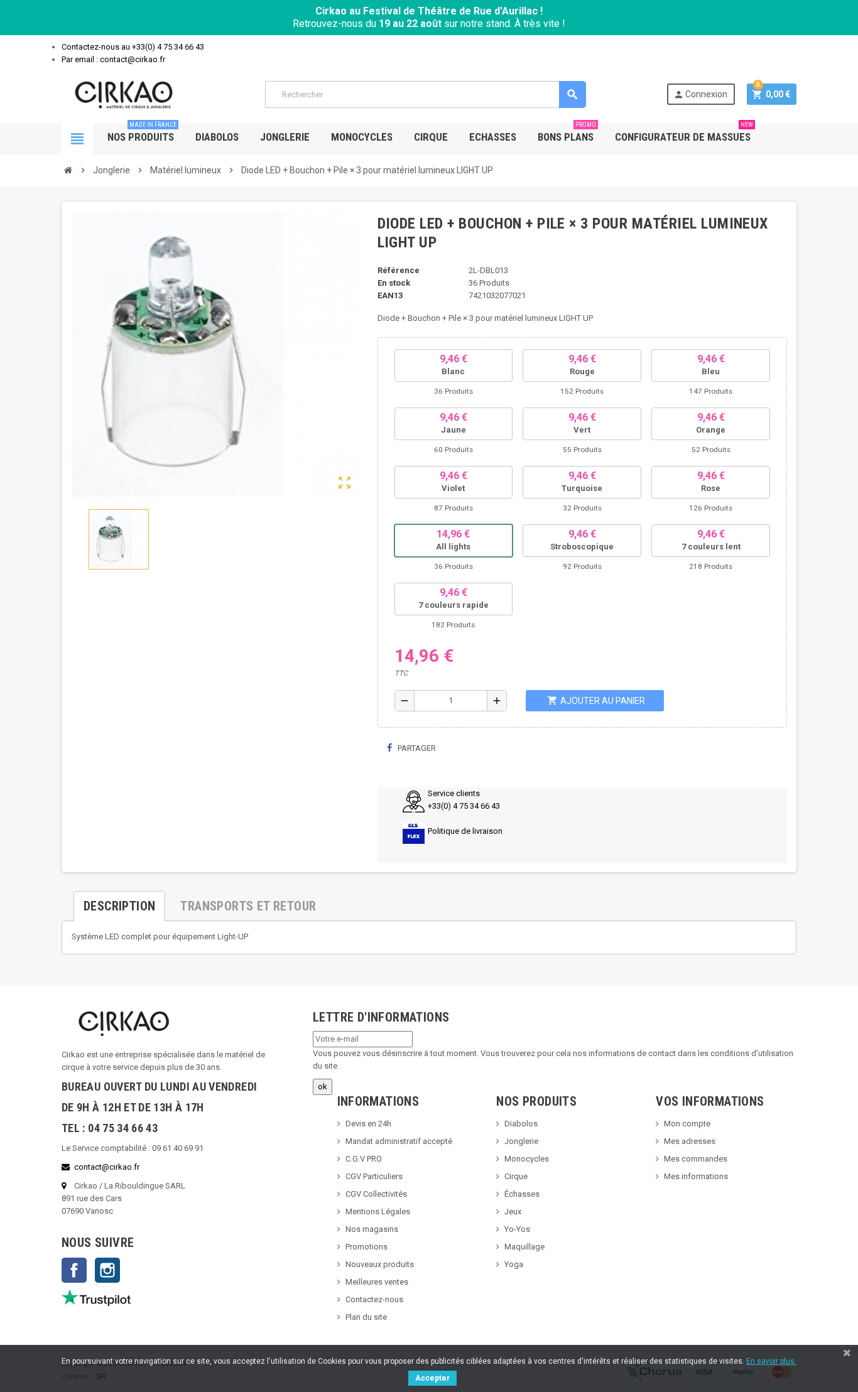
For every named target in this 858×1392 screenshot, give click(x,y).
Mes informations (696, 1176)
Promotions (366, 1246)
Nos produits (141, 133)
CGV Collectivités (376, 1194)
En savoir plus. (771, 1361)
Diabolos (217, 137)
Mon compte (687, 1123)
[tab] (119, 901)
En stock (393, 283)
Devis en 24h (368, 1123)
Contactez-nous (374, 1299)
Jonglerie (285, 137)
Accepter (432, 1378)
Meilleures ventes (376, 1282)
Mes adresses (689, 1141)
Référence (398, 270)
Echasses (492, 137)
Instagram (107, 1270)
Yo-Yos (517, 1229)
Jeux (512, 1211)
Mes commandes (695, 1158)
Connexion (700, 94)
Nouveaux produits (379, 1264)
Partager (416, 748)
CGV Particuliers (374, 1176)
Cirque (431, 137)
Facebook (74, 1270)
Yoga (513, 1264)
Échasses (522, 1194)
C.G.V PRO (363, 1158)
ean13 (390, 295)
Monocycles (362, 137)
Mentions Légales (377, 1211)
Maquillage (524, 1246)
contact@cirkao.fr (106, 1167)
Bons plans (567, 133)
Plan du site (366, 1317)
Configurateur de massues (684, 133)
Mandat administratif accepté (398, 1141)
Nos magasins (371, 1229)
